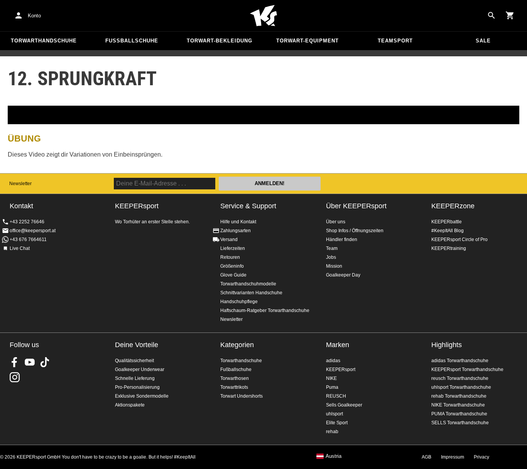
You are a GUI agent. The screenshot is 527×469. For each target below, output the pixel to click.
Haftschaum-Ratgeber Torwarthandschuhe (264, 310)
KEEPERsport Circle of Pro (459, 239)
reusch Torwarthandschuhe (459, 378)
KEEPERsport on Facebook (15, 362)
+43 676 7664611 (28, 239)
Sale (483, 41)
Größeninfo (232, 266)
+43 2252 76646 (27, 221)
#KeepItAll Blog (447, 230)
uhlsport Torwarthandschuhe (461, 387)
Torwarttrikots (234, 387)
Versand (229, 239)
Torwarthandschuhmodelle (248, 284)
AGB (426, 457)
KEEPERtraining (448, 248)
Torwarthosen (234, 378)
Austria (333, 456)
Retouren (230, 257)
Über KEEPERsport (356, 206)
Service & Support (248, 206)
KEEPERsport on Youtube (30, 362)
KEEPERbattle (446, 221)
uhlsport (334, 414)
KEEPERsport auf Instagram (15, 377)
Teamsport (395, 41)
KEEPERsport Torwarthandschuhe (467, 369)
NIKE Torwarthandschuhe (458, 405)
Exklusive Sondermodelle (142, 396)
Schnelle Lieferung (135, 378)
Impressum (452, 457)
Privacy (481, 457)
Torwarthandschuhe (44, 41)
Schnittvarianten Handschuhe (251, 292)
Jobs (331, 257)
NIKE (331, 378)
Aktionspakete (130, 405)
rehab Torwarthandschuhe (458, 396)
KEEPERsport (340, 369)
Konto (34, 16)
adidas (333, 360)
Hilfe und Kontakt (238, 221)
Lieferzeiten (232, 248)
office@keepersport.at (33, 230)
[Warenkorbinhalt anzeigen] (510, 15)
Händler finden (341, 239)
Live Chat (20, 248)
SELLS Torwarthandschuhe (460, 422)
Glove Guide (233, 275)
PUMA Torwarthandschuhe (459, 414)
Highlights (446, 345)
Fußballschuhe (131, 41)
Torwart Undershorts (241, 396)
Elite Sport (337, 422)
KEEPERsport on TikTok (45, 362)
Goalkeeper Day (343, 275)
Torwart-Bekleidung (219, 41)
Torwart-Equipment (307, 41)
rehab (332, 431)
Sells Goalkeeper (344, 405)
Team (332, 248)
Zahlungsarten (235, 230)
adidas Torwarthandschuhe (459, 360)
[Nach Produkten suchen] (491, 15)
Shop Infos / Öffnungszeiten (354, 230)
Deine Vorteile (136, 345)
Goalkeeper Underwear (139, 369)
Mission (334, 266)
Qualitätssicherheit (134, 360)
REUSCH (336, 396)
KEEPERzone (453, 206)
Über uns (335, 221)
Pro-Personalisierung (137, 387)
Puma (332, 387)
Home (263, 16)
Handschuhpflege (239, 301)
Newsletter (20, 183)
